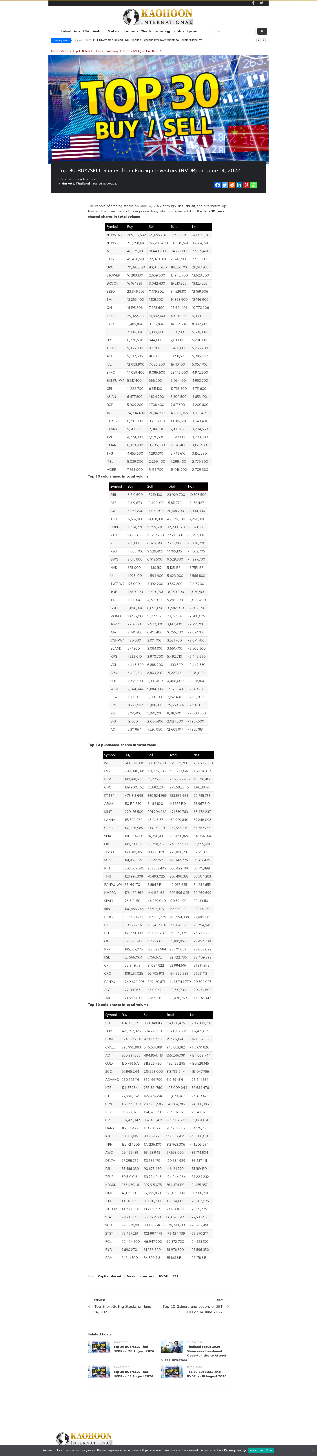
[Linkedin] (239, 185)
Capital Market (109, 1276)
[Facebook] (217, 185)
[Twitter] (261, 3)
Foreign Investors (140, 1276)
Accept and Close (261, 1450)
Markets (66, 51)
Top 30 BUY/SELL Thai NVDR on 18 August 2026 (206, 1374)
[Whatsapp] (253, 185)
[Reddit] (232, 185)
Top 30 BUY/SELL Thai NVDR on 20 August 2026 (134, 1349)
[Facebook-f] (253, 3)
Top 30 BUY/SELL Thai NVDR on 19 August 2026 (133, 1374)
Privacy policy (235, 1450)
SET (175, 1276)
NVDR (163, 1276)
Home (55, 51)
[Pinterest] (246, 185)
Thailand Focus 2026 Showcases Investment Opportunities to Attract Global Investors (193, 1353)
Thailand (83, 183)
